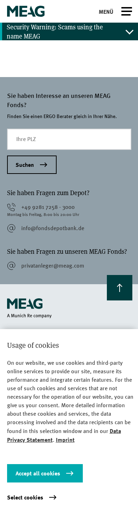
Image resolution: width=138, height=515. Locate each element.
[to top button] (119, 287)
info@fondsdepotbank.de (52, 228)
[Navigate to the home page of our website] (69, 308)
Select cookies (25, 497)
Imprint (65, 440)
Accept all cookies (38, 473)
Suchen (25, 165)
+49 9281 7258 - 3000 (48, 207)
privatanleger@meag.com (52, 265)
